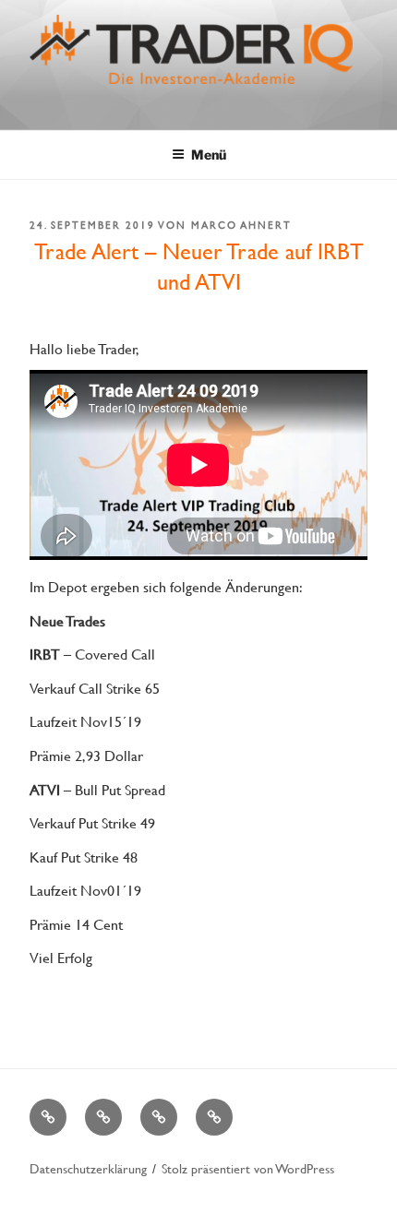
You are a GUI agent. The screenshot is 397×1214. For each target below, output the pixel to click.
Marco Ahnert (241, 225)
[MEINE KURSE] (48, 1117)
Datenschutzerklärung (88, 1168)
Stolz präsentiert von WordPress (248, 1168)
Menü (208, 154)
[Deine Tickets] (158, 1117)
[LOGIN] (214, 1117)
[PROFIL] (103, 1117)
